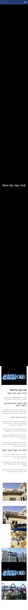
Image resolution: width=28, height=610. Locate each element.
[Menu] (6, 2)
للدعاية (18, 397)
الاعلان (14, 397)
